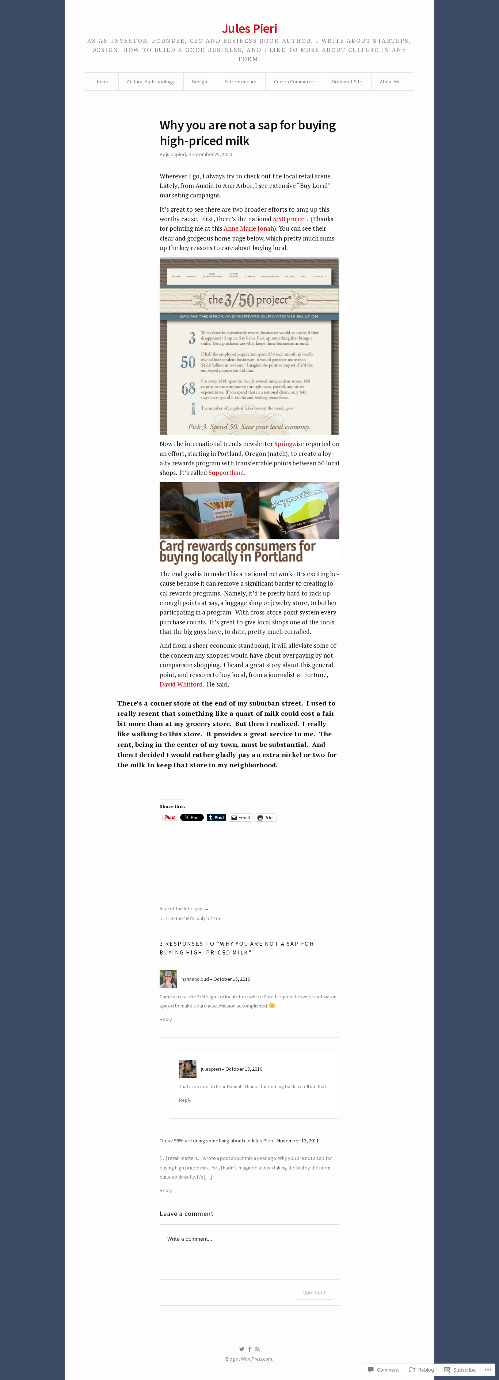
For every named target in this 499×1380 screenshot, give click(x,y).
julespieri (176, 154)
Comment (313, 1292)
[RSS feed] (257, 1349)
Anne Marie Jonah (249, 228)
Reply (166, 1019)
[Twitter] (241, 1349)
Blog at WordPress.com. (249, 1359)
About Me (390, 81)
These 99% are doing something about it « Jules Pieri (216, 1140)
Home (103, 81)
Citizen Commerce (294, 81)
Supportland (226, 472)
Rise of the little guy (181, 908)
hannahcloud (195, 979)
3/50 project (289, 219)
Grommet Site (347, 81)
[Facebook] (249, 1349)
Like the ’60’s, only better (193, 918)
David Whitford (181, 684)
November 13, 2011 (298, 1140)
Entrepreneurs (240, 81)
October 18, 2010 (231, 979)
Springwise (289, 443)
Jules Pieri (249, 28)
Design (199, 81)
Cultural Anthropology (151, 81)
